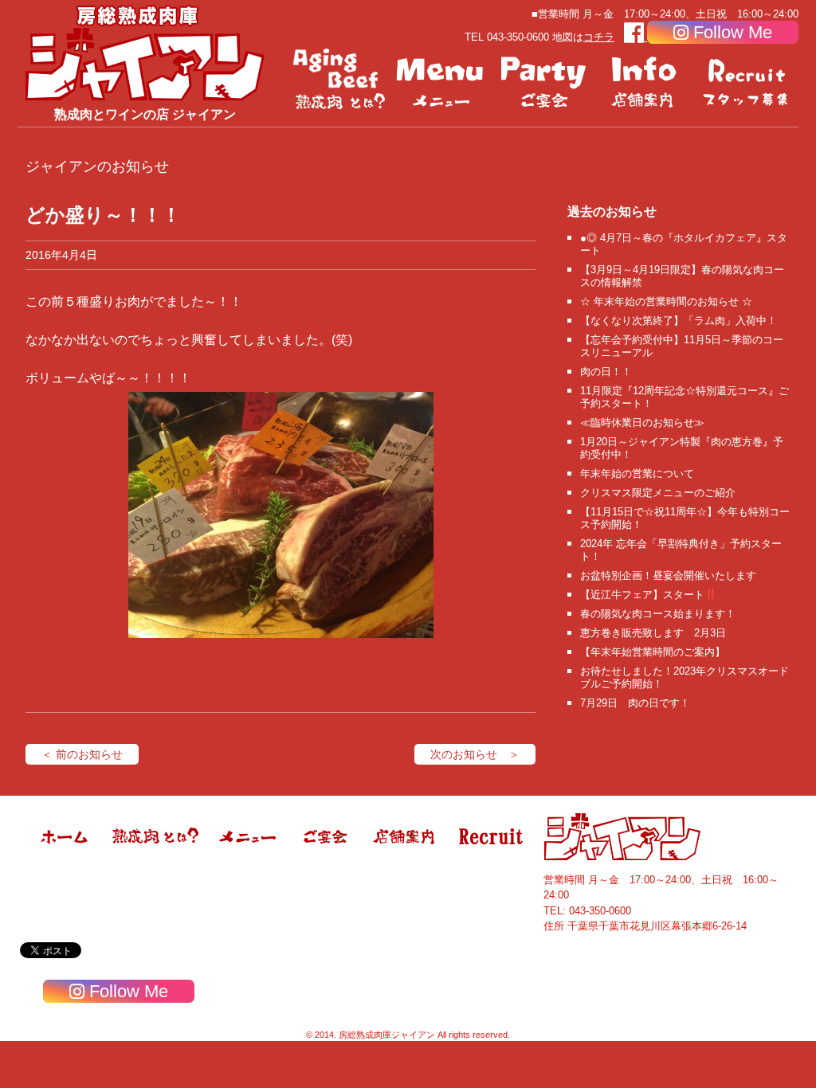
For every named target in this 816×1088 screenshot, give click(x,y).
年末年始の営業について (637, 473)
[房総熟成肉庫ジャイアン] (65, 857)
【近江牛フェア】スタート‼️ (648, 595)
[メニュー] (441, 80)
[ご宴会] (543, 80)
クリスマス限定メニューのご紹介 (658, 493)
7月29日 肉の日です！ (635, 703)
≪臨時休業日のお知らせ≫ (642, 423)
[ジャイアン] (145, 52)
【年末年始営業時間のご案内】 (652, 652)
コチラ (598, 37)
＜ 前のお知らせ (82, 754)
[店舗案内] (645, 80)
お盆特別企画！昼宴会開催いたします (668, 575)
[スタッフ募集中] (747, 80)
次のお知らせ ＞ (475, 754)
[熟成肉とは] (339, 80)
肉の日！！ (606, 372)
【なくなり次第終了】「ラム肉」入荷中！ (678, 321)
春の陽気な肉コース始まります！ (658, 614)
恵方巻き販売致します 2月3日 (653, 633)
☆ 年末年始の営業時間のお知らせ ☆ (666, 301)
